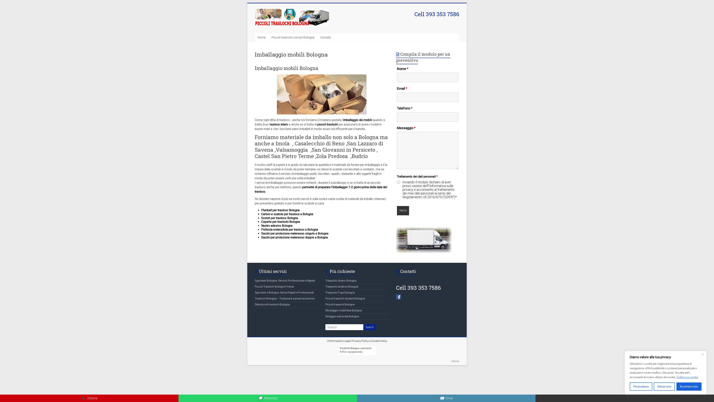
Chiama (89, 398)
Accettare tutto (689, 386)
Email (402, 88)
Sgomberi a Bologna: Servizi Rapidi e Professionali (284, 292)
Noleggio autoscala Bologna (342, 316)
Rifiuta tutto (664, 386)
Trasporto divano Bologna (340, 280)
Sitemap (455, 361)
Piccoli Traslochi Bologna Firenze (274, 286)
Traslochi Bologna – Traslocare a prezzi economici (285, 298)
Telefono (404, 108)
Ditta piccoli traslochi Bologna (272, 304)
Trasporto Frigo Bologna (340, 292)
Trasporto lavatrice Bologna (341, 286)
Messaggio (406, 128)
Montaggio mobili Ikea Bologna (343, 310)
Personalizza (641, 386)
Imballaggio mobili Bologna (286, 68)
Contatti (325, 37)
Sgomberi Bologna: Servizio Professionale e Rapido (285, 280)
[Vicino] (702, 354)
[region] (666, 373)
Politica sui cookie (687, 377)
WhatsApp (267, 398)
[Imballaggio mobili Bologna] (321, 76)
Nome (402, 69)
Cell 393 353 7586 (436, 14)
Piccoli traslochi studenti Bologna (345, 298)
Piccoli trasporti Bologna (340, 304)
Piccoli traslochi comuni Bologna (293, 37)
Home (262, 37)
